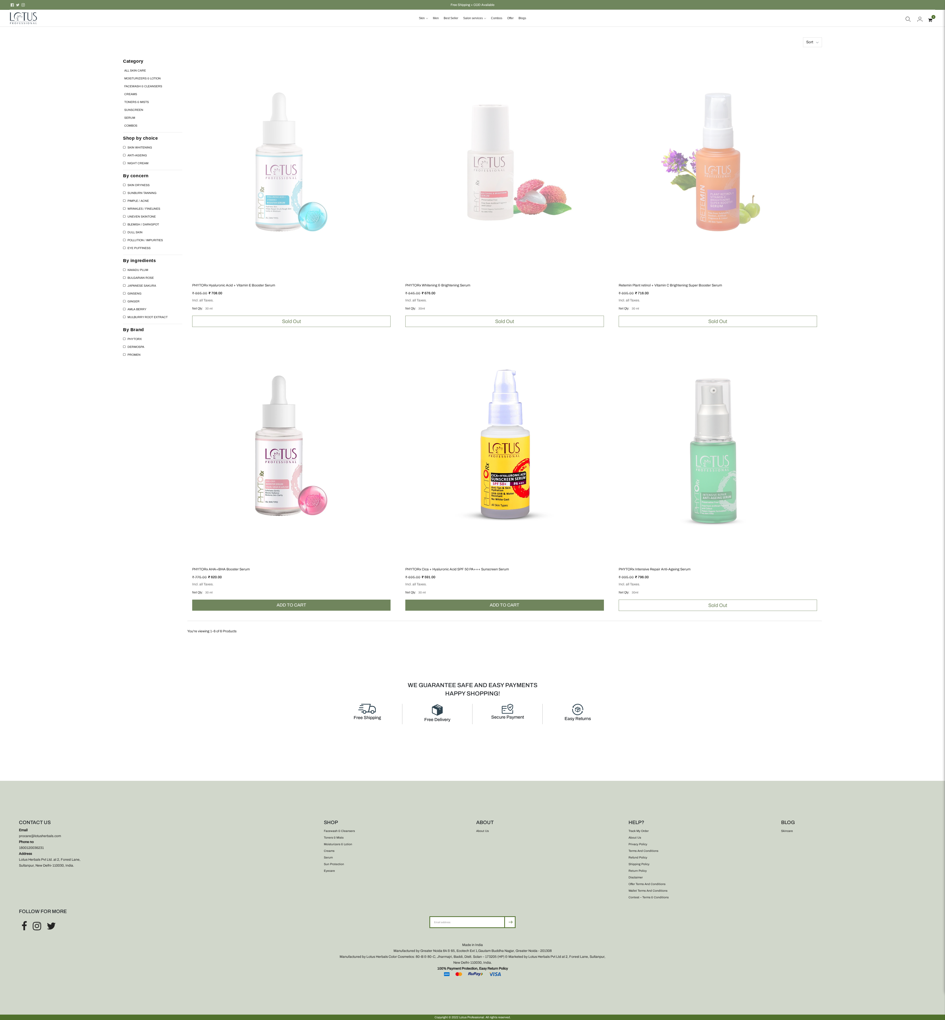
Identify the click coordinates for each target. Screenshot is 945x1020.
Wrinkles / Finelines (143, 208)
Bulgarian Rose (140, 278)
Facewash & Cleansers (143, 86)
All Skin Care (135, 70)
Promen (134, 354)
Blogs (522, 18)
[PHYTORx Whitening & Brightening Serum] (504, 162)
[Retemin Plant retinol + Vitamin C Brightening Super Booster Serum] (718, 162)
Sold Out (291, 321)
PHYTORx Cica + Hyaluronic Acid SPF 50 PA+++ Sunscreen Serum (457, 569)
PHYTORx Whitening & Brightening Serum (437, 285)
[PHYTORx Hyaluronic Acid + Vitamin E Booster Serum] (291, 162)
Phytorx (134, 339)
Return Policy (638, 870)
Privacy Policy (638, 844)
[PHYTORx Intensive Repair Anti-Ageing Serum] (718, 446)
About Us (482, 831)
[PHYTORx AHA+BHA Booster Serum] (291, 446)
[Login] (919, 18)
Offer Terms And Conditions (647, 884)
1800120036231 (31, 848)
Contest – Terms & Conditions (649, 897)
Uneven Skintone (141, 216)
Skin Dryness (138, 185)
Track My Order (639, 831)
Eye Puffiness (139, 248)
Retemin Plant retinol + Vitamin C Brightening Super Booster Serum (670, 285)
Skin (422, 18)
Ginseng (134, 293)
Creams (130, 94)
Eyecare (329, 870)
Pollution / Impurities (145, 240)
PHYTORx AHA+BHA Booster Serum (221, 569)
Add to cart (291, 605)
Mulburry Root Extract (147, 317)
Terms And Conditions (643, 851)
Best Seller (451, 18)
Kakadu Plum (137, 270)
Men (436, 18)
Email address (445, 916)
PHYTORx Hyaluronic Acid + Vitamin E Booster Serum (233, 285)
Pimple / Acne (138, 201)
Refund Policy (638, 857)
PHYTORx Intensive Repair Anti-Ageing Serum (655, 569)
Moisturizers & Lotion (142, 78)
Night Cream (137, 163)
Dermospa (135, 347)
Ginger (133, 301)
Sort (809, 42)
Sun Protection (334, 864)
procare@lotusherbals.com (40, 836)
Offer (510, 18)
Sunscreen (133, 110)
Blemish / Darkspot (143, 224)
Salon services (473, 18)
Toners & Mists (136, 102)
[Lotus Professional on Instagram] (23, 5)
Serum (129, 117)
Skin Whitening (139, 147)
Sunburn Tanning (142, 193)
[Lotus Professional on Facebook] (12, 5)
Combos (496, 18)
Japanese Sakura (141, 285)
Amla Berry (136, 309)
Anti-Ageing (137, 155)
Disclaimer (636, 877)
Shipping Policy (639, 864)
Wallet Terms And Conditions (648, 890)
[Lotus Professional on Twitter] (17, 5)
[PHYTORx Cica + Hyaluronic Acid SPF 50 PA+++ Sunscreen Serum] (504, 446)
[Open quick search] (908, 18)
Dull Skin (134, 232)
